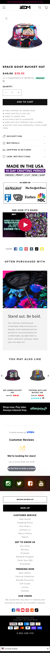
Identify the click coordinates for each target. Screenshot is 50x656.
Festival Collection (25, 576)
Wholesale (25, 564)
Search (25, 537)
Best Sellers (25, 573)
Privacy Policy (25, 617)
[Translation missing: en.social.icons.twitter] (21, 249)
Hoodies (25, 591)
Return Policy (25, 533)
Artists (25, 587)
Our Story (25, 546)
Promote (25, 553)
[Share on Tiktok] (37, 249)
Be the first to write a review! (22, 468)
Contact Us (25, 530)
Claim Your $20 (25, 560)
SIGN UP (25, 508)
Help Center (25, 519)
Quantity (7, 87)
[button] (5, 7)
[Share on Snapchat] (42, 249)
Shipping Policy (25, 523)
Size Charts (25, 526)
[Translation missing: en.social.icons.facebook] (16, 249)
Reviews (25, 549)
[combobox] (25, 648)
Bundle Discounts (25, 580)
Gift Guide (25, 584)
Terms (32, 617)
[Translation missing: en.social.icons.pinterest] (27, 249)
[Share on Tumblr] (32, 249)
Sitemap (18, 617)
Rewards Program (25, 557)
